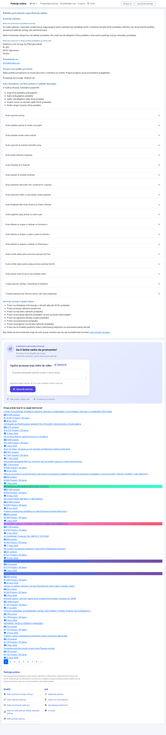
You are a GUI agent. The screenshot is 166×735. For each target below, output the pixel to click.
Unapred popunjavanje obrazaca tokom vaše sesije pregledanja (31, 294)
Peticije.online (18, 3)
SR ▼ (34, 3)
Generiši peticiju (24, 389)
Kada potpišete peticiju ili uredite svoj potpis (24, 125)
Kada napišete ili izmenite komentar (20, 175)
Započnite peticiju (145, 4)
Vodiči (7, 689)
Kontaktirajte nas (68, 3)
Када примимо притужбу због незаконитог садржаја (29, 185)
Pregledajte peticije (49, 3)
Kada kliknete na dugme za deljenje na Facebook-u (26, 224)
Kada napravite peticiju (15, 115)
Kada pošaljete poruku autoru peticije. (21, 135)
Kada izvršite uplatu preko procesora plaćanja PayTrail (28, 254)
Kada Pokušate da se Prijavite (18, 165)
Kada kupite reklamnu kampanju (19, 155)
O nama (81, 3)
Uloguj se (127, 4)
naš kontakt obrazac (100, 332)
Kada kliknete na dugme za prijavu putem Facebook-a (28, 234)
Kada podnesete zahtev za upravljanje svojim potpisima (28, 195)
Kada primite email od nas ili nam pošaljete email (26, 274)
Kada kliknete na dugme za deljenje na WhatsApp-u (27, 244)
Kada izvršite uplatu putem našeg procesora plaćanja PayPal (30, 264)
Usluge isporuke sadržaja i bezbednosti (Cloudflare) (27, 284)
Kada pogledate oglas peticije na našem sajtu (24, 214)
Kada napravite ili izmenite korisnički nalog (23, 145)
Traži (92, 3)
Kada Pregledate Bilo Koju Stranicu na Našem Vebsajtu (28, 204)
